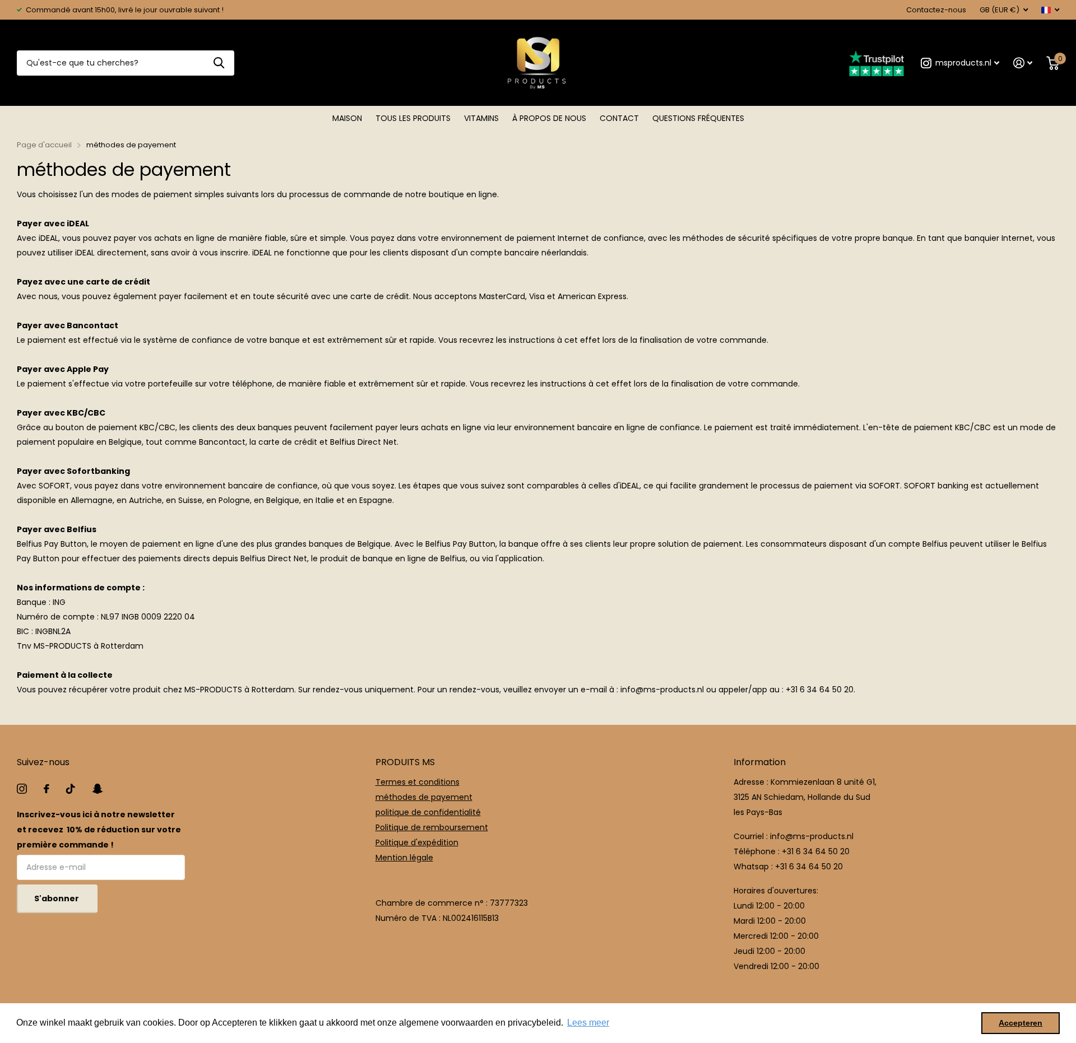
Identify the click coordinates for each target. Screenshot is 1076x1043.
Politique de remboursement (431, 827)
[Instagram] (22, 789)
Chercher (218, 63)
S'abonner (57, 898)
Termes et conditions (417, 782)
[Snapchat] (97, 789)
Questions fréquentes (698, 118)
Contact (619, 118)
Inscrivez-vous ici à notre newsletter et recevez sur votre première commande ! (99, 829)
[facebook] (46, 789)
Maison (347, 118)
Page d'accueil (44, 144)
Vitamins (481, 118)
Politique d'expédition (416, 842)
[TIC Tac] (70, 789)
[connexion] (1023, 63)
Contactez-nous (936, 9)
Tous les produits (413, 118)
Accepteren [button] (1020, 1022)
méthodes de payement (423, 797)
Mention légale (404, 857)
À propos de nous (549, 118)
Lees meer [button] (588, 1022)
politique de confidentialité (428, 812)
